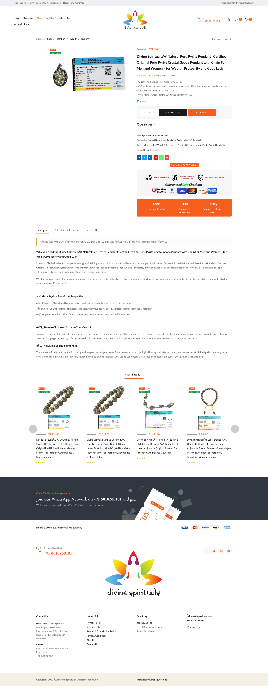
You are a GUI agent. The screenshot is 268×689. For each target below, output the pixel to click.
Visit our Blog (194, 627)
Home (39, 38)
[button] (184, 165)
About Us (91, 640)
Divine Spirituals (151, 150)
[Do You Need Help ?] (38, 549)
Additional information (67, 230)
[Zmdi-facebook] (207, 551)
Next (226, 39)
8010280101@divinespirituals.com (52, 648)
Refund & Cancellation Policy (101, 631)
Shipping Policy (94, 627)
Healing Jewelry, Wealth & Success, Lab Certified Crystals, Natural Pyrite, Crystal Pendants (183, 145)
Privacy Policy (94, 622)
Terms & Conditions (96, 635)
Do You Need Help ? (54, 548)
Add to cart (173, 112)
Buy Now (202, 112)
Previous (216, 39)
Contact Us (92, 644)
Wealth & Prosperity (80, 38)
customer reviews (157, 75)
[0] (236, 20)
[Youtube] (229, 551)
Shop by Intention (56, 38)
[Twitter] (214, 551)
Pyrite (180, 140)
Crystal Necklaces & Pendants (162, 140)
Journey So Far (144, 622)
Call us (200, 18)
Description (42, 230)
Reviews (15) (92, 230)
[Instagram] (221, 551)
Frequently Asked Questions (152, 679)
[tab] (45, 231)
